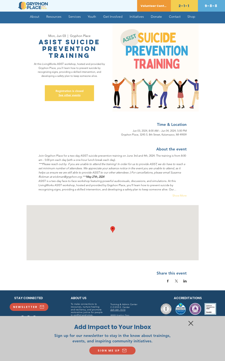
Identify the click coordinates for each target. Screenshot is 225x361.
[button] (190, 323)
